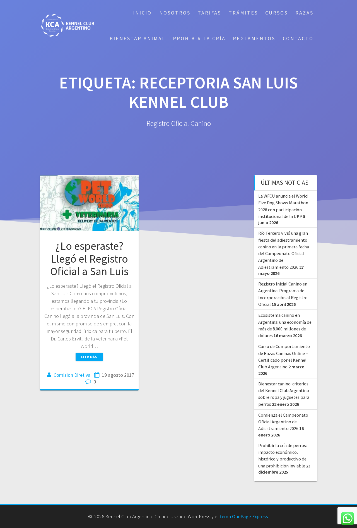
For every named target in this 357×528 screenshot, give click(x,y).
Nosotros (174, 12)
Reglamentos (254, 38)
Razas (304, 12)
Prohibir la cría (199, 38)
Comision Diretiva (72, 375)
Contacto (298, 38)
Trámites (243, 12)
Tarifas (209, 12)
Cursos (276, 12)
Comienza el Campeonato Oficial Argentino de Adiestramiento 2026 (283, 421)
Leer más (89, 357)
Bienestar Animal (137, 38)
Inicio (142, 12)
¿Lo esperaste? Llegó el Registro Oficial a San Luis (89, 258)
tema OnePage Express (244, 516)
